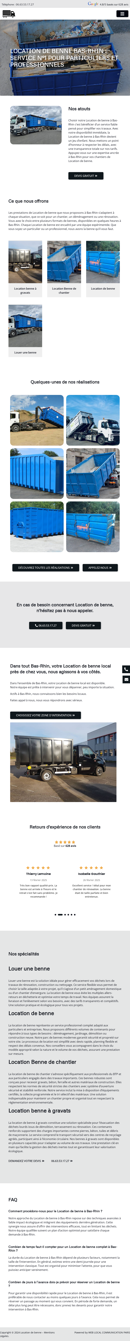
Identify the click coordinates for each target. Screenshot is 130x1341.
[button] (55, 914)
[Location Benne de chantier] (64, 262)
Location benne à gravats (25, 291)
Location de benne (103, 288)
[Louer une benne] (25, 326)
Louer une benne (25, 352)
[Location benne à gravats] (25, 262)
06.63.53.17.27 (25, 4)
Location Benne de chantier (64, 291)
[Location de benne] (103, 262)
